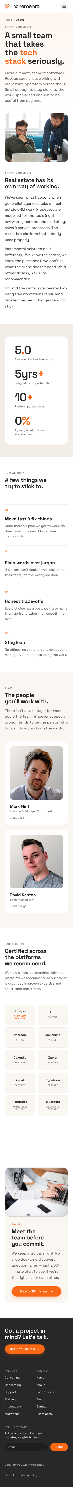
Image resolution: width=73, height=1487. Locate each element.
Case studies (45, 1392)
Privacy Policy (28, 1475)
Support (10, 1392)
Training (10, 1399)
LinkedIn (10, 1475)
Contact (42, 1406)
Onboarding (13, 1385)
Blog (39, 1399)
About (40, 1385)
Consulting (12, 1378)
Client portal (44, 1414)
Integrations (13, 1406)
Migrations (12, 1414)
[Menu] (64, 6)
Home (8, 19)
